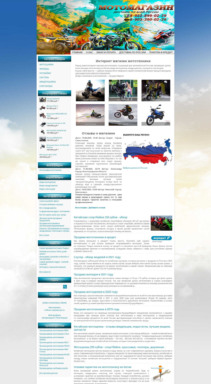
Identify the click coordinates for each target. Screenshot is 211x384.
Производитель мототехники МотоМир (51, 359)
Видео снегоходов (47, 189)
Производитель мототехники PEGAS (54, 346)
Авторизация (48, 318)
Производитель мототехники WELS (53, 343)
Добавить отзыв (97, 207)
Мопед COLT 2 (52, 106)
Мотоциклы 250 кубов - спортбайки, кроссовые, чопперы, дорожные (105, 361)
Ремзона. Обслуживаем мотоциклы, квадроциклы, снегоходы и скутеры (54, 230)
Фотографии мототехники (50, 170)
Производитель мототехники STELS (54, 334)
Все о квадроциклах (47, 208)
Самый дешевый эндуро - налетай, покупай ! (54, 263)
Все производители (48, 373)
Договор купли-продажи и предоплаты (50, 220)
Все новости (45, 272)
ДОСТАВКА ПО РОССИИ (132, 52)
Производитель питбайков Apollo (53, 369)
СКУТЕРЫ (44, 77)
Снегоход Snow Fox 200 (56, 123)
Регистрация (61, 318)
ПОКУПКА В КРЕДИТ (161, 52)
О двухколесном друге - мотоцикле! (54, 212)
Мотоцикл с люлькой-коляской (52, 267)
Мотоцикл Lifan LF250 (55, 154)
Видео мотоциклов (47, 182)
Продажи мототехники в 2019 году (96, 317)
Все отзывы (81, 207)
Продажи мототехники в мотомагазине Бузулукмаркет (51, 225)
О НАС (89, 52)
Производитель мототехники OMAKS (51, 339)
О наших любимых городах (51, 205)
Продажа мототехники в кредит (95, 237)
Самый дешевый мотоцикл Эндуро (54, 248)
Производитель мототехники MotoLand (51, 364)
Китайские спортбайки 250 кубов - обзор (100, 217)
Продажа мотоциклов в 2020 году (96, 297)
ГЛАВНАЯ (77, 52)
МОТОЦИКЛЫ (46, 64)
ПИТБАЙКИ (45, 73)
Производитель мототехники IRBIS (53, 331)
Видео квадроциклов (48, 186)
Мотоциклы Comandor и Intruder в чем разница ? (54, 258)
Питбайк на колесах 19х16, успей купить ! (53, 253)
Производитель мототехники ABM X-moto (53, 351)
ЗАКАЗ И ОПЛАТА (106, 52)
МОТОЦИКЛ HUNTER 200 (56, 130)
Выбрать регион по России (135, 168)
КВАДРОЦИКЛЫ (47, 81)
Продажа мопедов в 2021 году (93, 277)
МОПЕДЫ (44, 68)
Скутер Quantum (53, 99)
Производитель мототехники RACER (54, 355)
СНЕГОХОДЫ (45, 86)
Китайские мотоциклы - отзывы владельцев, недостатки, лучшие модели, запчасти (111, 338)
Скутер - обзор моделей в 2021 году (97, 257)
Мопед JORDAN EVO (54, 138)
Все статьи (44, 235)
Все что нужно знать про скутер (52, 215)
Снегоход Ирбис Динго (49, 201)
